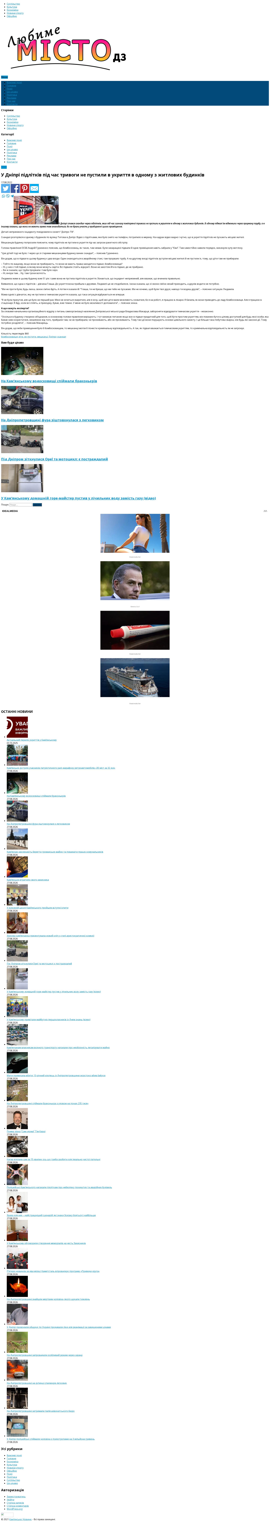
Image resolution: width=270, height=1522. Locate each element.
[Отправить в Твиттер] (5, 192)
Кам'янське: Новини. (20, 1519)
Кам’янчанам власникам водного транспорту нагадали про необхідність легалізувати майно (58, 1047)
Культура (12, 6)
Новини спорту (15, 13)
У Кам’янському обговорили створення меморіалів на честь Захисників (46, 1243)
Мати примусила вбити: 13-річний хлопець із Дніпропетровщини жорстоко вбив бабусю (56, 1075)
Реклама (11, 97)
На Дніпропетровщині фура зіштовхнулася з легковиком (52, 420)
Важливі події (14, 82)
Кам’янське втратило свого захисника (28, 879)
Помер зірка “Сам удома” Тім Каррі (26, 1131)
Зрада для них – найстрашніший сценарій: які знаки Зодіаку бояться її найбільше (51, 1215)
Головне (11, 85)
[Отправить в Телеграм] (12, 196)
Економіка (12, 10)
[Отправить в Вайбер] (8, 196)
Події (9, 88)
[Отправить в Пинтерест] (24, 192)
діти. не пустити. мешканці (33, 336)
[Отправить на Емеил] (34, 192)
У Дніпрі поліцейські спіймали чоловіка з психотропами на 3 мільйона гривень (51, 1439)
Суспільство (13, 3)
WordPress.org (15, 1508)
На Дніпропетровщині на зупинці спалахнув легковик (37, 1383)
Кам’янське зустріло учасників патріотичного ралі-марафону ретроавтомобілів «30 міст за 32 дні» (61, 767)
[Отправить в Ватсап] (3, 196)
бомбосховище (9, 336)
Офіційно (12, 16)
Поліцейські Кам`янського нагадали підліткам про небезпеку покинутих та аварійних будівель (59, 1187)
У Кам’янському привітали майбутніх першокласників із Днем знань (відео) (48, 1019)
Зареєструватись (16, 1496)
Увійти (10, 1499)
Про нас (11, 101)
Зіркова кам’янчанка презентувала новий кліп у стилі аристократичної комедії (50, 935)
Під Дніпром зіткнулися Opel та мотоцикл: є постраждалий (54, 459)
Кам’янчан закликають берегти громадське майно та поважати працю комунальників (55, 851)
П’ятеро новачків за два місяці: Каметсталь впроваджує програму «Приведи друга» (53, 1271)
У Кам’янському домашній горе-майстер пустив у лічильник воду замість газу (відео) (78, 498)
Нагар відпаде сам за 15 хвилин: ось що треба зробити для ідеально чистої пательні (53, 1159)
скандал (61, 336)
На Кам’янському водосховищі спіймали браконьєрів (49, 381)
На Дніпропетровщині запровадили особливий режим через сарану (45, 1355)
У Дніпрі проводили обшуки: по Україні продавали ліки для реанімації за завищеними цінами (59, 1327)
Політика (12, 94)
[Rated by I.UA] (7, 1516)
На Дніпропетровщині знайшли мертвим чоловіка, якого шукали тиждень (48, 1299)
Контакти (12, 104)
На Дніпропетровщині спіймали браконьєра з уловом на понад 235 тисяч (47, 1103)
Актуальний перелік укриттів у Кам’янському (32, 739)
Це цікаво (12, 91)
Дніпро (53, 336)
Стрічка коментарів (18, 1505)
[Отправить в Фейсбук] (15, 192)
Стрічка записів (15, 1502)
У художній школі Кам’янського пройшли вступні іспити (37, 907)
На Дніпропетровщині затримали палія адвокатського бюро (41, 1411)
